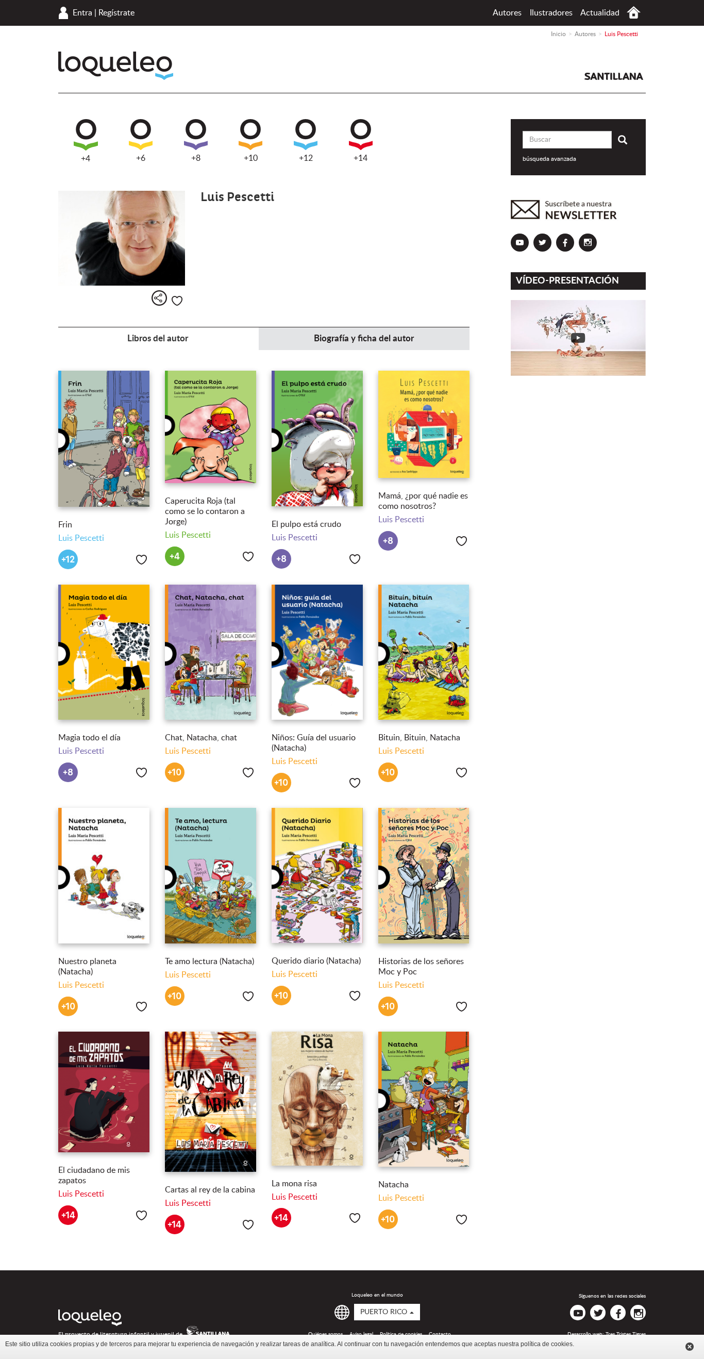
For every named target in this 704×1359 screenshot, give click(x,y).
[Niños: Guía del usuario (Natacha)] (317, 652)
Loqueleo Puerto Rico (115, 66)
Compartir (159, 298)
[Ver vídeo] (578, 338)
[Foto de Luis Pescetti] (121, 238)
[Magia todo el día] (103, 652)
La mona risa (294, 1184)
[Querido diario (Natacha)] (317, 875)
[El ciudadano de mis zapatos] (103, 1092)
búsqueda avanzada (549, 159)
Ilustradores (551, 13)
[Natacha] (424, 1099)
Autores (507, 13)
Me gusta (177, 301)
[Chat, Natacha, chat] (210, 652)
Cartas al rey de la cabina (210, 1190)
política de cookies (547, 1344)
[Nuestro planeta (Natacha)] (103, 875)
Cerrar (689, 1347)
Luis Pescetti (81, 538)
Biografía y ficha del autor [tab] (364, 338)
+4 (85, 159)
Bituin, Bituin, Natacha (419, 738)
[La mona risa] (317, 1099)
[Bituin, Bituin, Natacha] (424, 652)
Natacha (393, 1185)
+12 (306, 158)
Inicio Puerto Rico (634, 12)
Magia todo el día (89, 738)
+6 (140, 158)
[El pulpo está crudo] (317, 438)
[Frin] (103, 439)
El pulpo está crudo (306, 524)
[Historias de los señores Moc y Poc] (424, 875)
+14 (360, 158)
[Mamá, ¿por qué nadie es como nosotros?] (424, 424)
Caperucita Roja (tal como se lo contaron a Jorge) (205, 511)
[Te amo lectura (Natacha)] (210, 875)
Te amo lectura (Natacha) (209, 961)
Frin (65, 525)
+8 (195, 158)
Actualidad (599, 13)
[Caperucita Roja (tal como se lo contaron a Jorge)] (210, 427)
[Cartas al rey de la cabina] (210, 1102)
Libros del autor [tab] (157, 338)
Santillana (613, 76)
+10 (251, 158)
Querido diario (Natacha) (316, 961)
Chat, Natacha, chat (201, 738)
